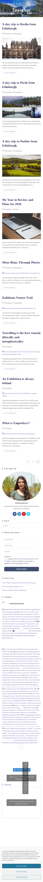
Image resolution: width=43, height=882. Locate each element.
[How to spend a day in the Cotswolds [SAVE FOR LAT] (21, 707)
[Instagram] (19, 514)
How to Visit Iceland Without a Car (12, 586)
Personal (16, 209)
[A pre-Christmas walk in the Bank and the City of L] (21, 667)
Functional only (21, 872)
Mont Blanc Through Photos (21, 262)
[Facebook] (15, 514)
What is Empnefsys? (16, 423)
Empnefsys (8, 34)
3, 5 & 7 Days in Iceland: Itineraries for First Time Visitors (19, 583)
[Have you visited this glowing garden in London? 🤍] (21, 746)
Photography (17, 34)
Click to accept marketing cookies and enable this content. (21, 778)
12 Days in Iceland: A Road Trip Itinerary (14, 590)
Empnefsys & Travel (11, 3)
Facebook (7, 785)
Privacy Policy (22, 559)
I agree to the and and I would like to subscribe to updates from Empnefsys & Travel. (21, 561)
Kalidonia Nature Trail (17, 297)
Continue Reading (11, 73)
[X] (28, 514)
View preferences (22, 877)
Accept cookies (21, 866)
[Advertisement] (21, 843)
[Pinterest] (24, 514)
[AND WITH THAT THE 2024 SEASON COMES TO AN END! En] (21, 627)
